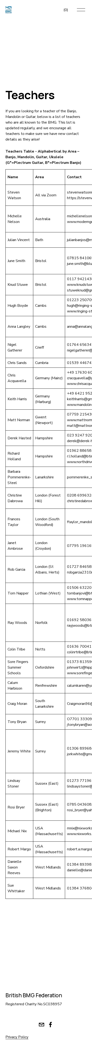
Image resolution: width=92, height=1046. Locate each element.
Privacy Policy (16, 1037)
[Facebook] (50, 1024)
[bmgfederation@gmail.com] (41, 1024)
